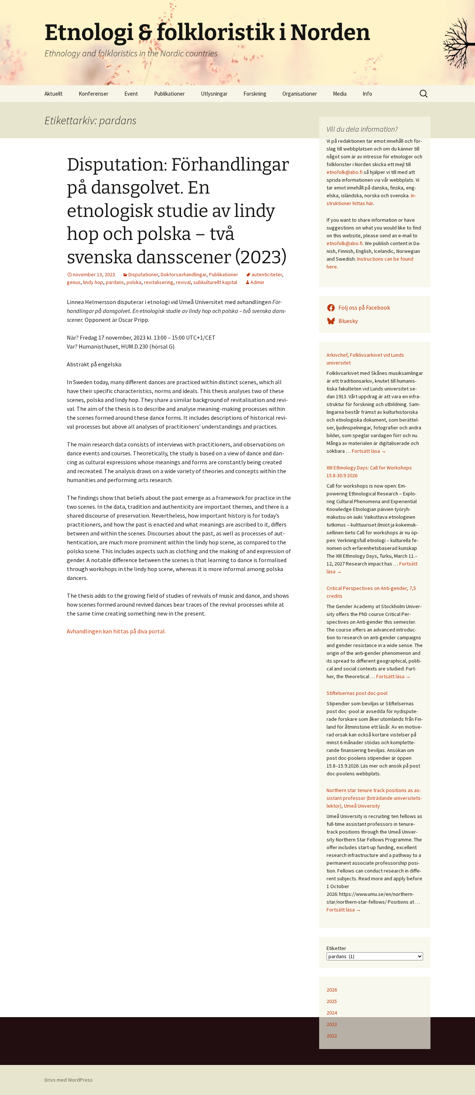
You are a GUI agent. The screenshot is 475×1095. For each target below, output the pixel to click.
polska (134, 282)
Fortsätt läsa (369, 451)
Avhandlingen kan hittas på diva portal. (116, 631)
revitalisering (158, 282)
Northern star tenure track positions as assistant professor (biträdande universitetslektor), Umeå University (374, 798)
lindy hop (93, 282)
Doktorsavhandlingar (183, 274)
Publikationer (169, 93)
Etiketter (336, 948)
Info (367, 93)
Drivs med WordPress (69, 1079)
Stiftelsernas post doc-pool (357, 693)
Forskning (254, 93)
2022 (332, 1035)
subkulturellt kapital (215, 282)
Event (131, 93)
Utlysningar (214, 93)
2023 (332, 1024)
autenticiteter (267, 274)
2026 (332, 989)
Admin (257, 282)
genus (74, 282)
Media (340, 93)
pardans (115, 282)
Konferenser (93, 93)
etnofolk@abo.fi (345, 172)
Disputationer (143, 274)
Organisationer (299, 93)
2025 (332, 1001)
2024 (332, 1012)
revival (183, 282)
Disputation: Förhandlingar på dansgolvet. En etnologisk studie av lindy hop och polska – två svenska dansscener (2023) (178, 211)
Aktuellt (54, 93)
